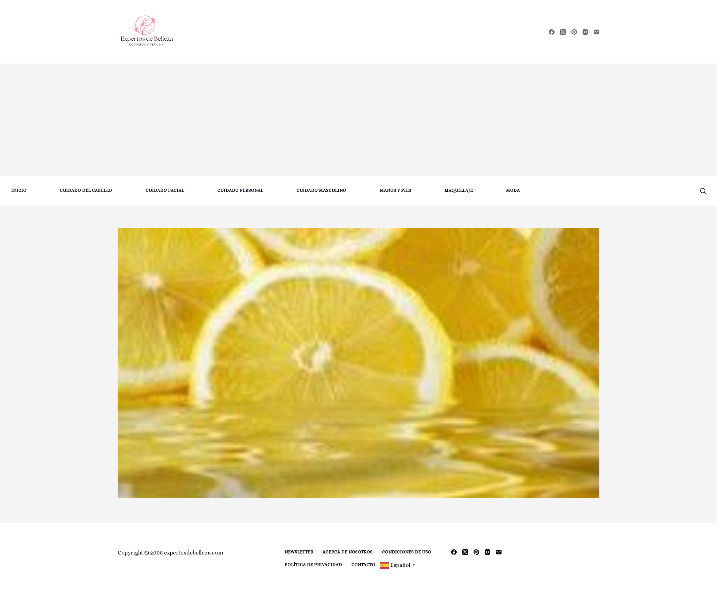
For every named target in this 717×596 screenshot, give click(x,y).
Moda (513, 190)
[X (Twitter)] (563, 32)
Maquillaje (458, 190)
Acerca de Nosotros (348, 551)
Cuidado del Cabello (86, 190)
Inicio (19, 190)
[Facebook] (552, 32)
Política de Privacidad (313, 564)
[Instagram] (585, 32)
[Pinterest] (574, 32)
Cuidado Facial (165, 190)
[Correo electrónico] (596, 32)
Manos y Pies (395, 190)
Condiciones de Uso (406, 551)
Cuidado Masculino (321, 190)
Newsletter (299, 551)
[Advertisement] (358, 119)
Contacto (363, 564)
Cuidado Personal (240, 190)
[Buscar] (703, 191)
